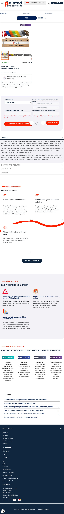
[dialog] (3, 511)
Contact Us (5, 467)
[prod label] (25, 25)
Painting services (7, 438)
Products (5, 432)
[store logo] (13, 4)
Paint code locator (7, 441)
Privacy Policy (6, 469)
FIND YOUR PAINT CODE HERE (18, 124)
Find (26, 18)
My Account (5, 451)
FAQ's (4, 464)
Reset (40, 18)
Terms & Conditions (8, 472)
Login (4, 454)
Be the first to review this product (8, 72)
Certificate (6, 169)
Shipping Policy (7, 475)
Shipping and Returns (10, 165)
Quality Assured (32, 261)
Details (4, 137)
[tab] (32, 138)
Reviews (4, 173)
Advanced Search (7, 481)
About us (5, 435)
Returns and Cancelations (10, 478)
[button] (12, 55)
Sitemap (4, 443)
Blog (3, 461)
